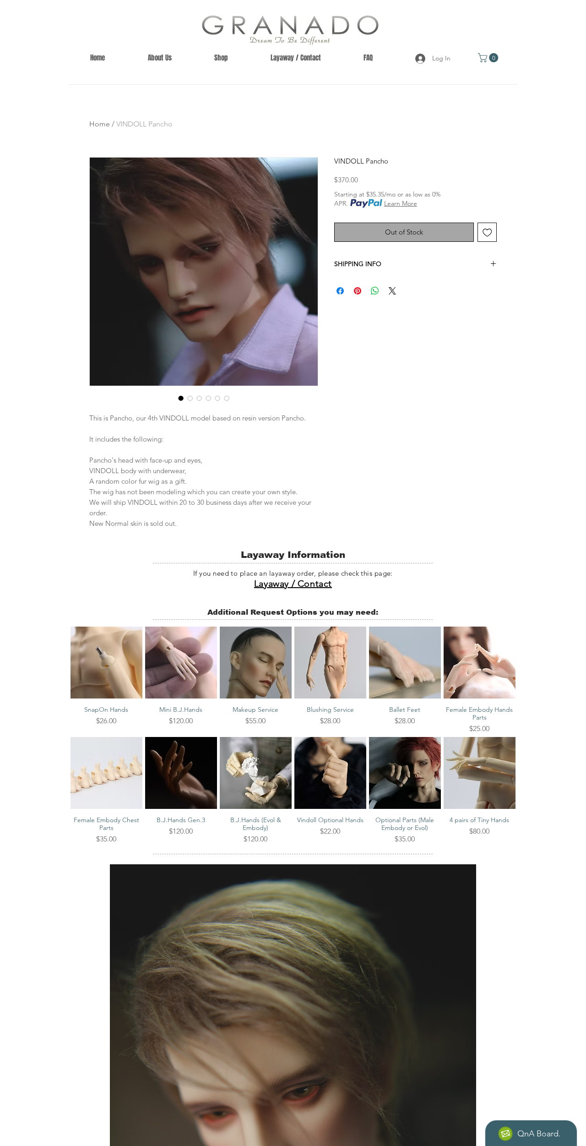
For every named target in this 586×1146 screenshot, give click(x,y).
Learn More (400, 203)
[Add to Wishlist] (487, 232)
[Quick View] (106, 663)
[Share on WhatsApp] (374, 290)
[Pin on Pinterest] (357, 290)
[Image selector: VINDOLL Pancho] (180, 398)
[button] (489, 57)
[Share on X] (392, 290)
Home (99, 124)
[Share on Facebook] (340, 290)
